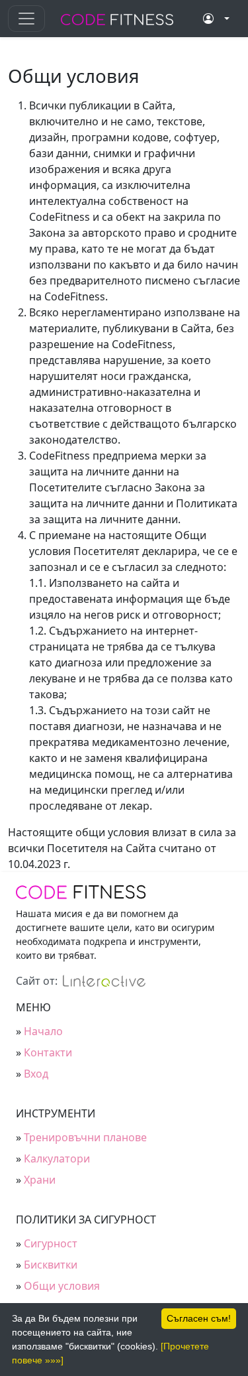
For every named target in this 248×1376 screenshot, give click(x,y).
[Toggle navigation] (26, 18)
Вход (36, 1073)
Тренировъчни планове (85, 1137)
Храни (40, 1179)
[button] (216, 18)
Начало (43, 1031)
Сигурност (50, 1243)
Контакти (48, 1052)
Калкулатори (57, 1158)
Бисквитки (50, 1264)
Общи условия (62, 1286)
